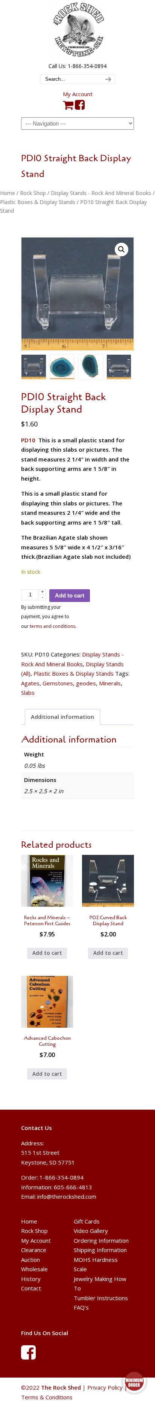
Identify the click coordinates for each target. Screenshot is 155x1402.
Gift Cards (87, 1221)
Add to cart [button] (47, 953)
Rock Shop (33, 193)
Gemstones (58, 683)
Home (7, 193)
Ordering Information (101, 1240)
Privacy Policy (105, 1387)
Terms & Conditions (47, 1396)
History (31, 1279)
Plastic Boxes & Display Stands (37, 202)
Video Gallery (91, 1231)
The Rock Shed (77, 30)
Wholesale (34, 1269)
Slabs (28, 692)
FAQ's (81, 1307)
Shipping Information (100, 1250)
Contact (31, 1288)
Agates (30, 683)
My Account (78, 94)
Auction (30, 1259)
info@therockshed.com (66, 1196)
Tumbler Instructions (101, 1298)
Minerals (110, 683)
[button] (121, 249)
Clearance (33, 1250)
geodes (86, 683)
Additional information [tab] (62, 716)
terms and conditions (52, 626)
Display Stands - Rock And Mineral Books (101, 193)
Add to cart (69, 595)
